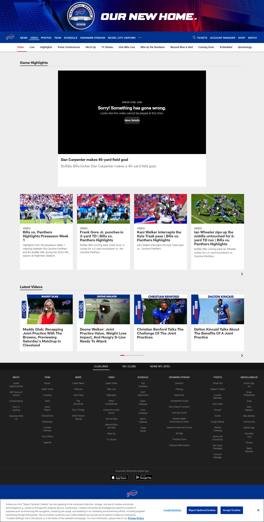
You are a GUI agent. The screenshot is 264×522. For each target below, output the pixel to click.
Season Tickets (217, 389)
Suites (218, 415)
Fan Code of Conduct (179, 406)
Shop (249, 401)
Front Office (47, 436)
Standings (47, 421)
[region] (132, 510)
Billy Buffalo (249, 416)
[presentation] (242, 274)
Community (249, 421)
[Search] (194, 37)
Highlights (111, 395)
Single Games (217, 421)
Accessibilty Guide (179, 400)
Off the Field (111, 418)
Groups (217, 409)
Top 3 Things (78, 409)
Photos (249, 442)
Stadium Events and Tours (179, 427)
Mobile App (249, 427)
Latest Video (111, 383)
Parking (179, 389)
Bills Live (111, 389)
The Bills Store (179, 439)
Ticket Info (218, 383)
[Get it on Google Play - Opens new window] (144, 479)
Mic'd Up (111, 433)
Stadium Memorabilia (179, 445)
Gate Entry (179, 395)
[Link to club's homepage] (10, 37)
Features (78, 389)
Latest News (78, 383)
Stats (47, 400)
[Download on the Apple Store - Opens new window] (119, 478)
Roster (47, 383)
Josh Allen (78, 395)
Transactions (47, 415)
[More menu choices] (139, 37)
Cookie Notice (16, 401)
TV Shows (111, 439)
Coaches (47, 395)
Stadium (179, 383)
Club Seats (217, 404)
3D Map (179, 433)
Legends (47, 442)
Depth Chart (47, 389)
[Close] (258, 510)
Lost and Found (179, 412)
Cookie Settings (172, 510)
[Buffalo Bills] (132, 494)
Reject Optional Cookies (202, 510)
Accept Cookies (231, 510)
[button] (132, 120)
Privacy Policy (136, 518)
